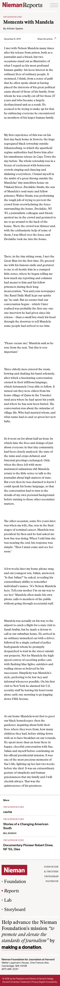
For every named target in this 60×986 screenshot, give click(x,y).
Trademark (25, 982)
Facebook (52, 881)
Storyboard (14, 909)
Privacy (35, 982)
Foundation (15, 881)
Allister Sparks (15, 28)
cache (7, 812)
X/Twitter (51, 871)
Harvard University (10, 982)
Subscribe (51, 866)
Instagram (51, 876)
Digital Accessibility (48, 982)
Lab (8, 900)
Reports (11, 890)
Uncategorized (12, 16)
